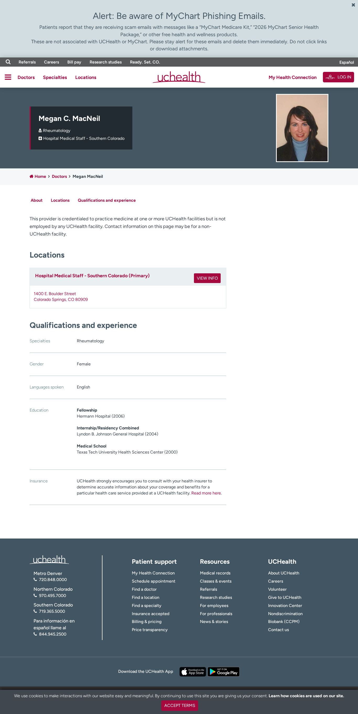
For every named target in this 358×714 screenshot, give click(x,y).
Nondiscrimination (285, 613)
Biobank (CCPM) (284, 621)
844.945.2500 (52, 634)
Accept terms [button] (179, 705)
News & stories (214, 621)
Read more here (206, 493)
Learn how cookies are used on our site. (306, 695)
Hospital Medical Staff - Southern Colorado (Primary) (92, 276)
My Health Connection (293, 77)
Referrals (27, 62)
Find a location (145, 597)
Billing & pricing (146, 621)
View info (207, 278)
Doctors (26, 77)
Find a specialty (146, 605)
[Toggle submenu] (8, 77)
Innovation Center (285, 605)
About (36, 200)
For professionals (216, 613)
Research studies (106, 62)
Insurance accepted (150, 613)
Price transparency (150, 629)
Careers (51, 62)
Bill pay (74, 62)
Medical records (215, 573)
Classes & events (215, 581)
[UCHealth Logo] (49, 559)
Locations (85, 77)
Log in (344, 76)
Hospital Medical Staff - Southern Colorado (83, 138)
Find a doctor (144, 589)
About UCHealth (283, 573)
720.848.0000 (53, 579)
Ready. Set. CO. (145, 62)
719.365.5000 (52, 611)
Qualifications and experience (107, 200)
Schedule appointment (153, 581)
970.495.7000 (52, 595)
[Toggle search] (8, 62)
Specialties (55, 77)
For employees (214, 605)
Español (346, 62)
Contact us (278, 629)
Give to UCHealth (284, 597)
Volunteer (277, 589)
